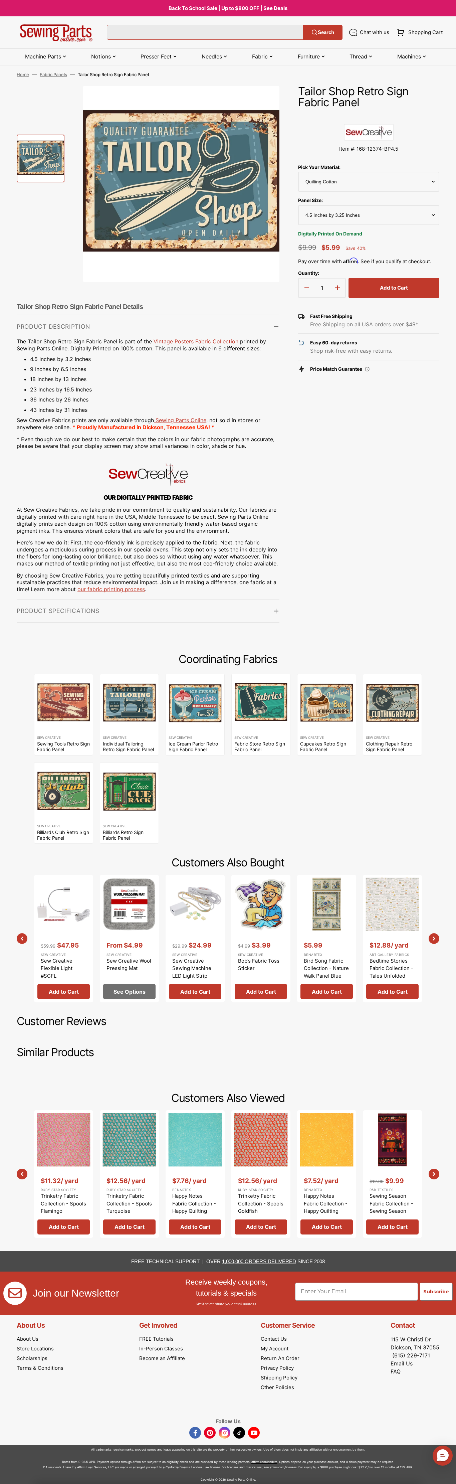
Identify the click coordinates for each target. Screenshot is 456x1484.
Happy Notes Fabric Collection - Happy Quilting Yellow (326, 1207)
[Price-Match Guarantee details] (367, 369)
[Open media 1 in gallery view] (264, 101)
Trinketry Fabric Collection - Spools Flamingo (63, 1203)
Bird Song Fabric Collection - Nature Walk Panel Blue (326, 968)
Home (23, 74)
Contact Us (274, 1339)
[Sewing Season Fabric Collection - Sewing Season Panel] (392, 1174)
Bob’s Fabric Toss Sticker (258, 965)
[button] (418, 32)
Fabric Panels (53, 74)
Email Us (402, 1363)
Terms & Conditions (40, 1368)
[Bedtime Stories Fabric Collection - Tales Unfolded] (392, 938)
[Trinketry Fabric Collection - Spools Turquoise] (129, 1174)
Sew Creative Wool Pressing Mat (128, 965)
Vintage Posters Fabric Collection (196, 341)
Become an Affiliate (162, 1358)
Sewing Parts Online (181, 420)
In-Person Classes (161, 1348)
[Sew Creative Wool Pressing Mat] (129, 938)
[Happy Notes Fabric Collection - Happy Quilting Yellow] (326, 1174)
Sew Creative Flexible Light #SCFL (56, 968)
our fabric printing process (111, 589)
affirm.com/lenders (264, 1462)
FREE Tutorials (156, 1339)
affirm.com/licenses (283, 1467)
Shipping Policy (279, 1377)
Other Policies (277, 1387)
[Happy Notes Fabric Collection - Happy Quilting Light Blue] (195, 1174)
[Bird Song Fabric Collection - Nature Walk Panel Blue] (326, 938)
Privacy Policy (277, 1368)
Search (326, 32)
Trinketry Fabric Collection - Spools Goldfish (260, 1203)
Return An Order (280, 1358)
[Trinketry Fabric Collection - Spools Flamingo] (63, 1174)
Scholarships (32, 1358)
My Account (274, 1348)
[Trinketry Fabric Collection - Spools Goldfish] (260, 1174)
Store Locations (35, 1348)
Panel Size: (310, 200)
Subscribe (436, 1292)
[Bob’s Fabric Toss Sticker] (260, 938)
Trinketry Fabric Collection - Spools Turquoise (129, 1203)
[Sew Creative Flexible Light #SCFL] (63, 938)
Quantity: (308, 273)
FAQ (396, 1371)
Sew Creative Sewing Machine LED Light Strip (191, 968)
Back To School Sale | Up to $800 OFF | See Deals (228, 8)
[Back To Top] (446, 1474)
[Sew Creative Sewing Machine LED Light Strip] (195, 938)
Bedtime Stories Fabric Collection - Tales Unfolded (391, 968)
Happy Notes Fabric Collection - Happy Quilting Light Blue (194, 1207)
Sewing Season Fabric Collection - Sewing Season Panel (391, 1207)
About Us (27, 1339)
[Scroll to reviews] (368, 117)
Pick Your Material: (319, 167)
